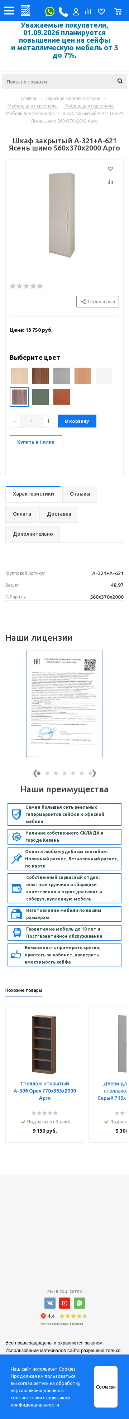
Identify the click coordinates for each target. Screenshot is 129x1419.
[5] (40, 286)
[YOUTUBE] (64, 1303)
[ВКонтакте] (50, 1303)
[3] (26, 286)
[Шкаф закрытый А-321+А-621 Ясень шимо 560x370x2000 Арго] (64, 215)
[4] (33, 286)
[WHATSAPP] (79, 1303)
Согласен (106, 1387)
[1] (13, 286)
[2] (19, 286)
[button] (38, 773)
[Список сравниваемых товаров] (87, 13)
